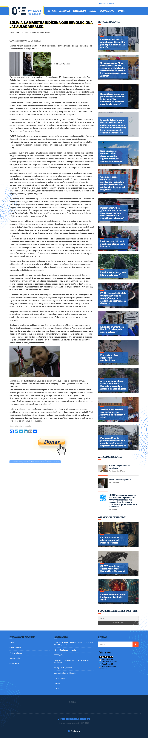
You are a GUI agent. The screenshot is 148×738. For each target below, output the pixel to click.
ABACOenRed (59, 655)
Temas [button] (92, 11)
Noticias (52, 11)
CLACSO (57, 689)
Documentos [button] (107, 11)
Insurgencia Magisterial (63, 668)
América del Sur (33, 32)
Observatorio (14, 658)
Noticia (47, 32)
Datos (121, 11)
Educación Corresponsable (20, 462)
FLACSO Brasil (59, 678)
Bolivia (42, 32)
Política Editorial (15, 653)
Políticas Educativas (38, 462)
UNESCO (57, 683)
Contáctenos (14, 663)
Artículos (64, 11)
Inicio (11, 643)
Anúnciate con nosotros (106, 3)
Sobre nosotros (15, 648)
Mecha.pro (75, 731)
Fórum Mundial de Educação (65, 650)
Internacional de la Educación (65, 673)
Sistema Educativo (53, 462)
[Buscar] (136, 644)
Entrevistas (79, 11)
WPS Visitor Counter (114, 669)
